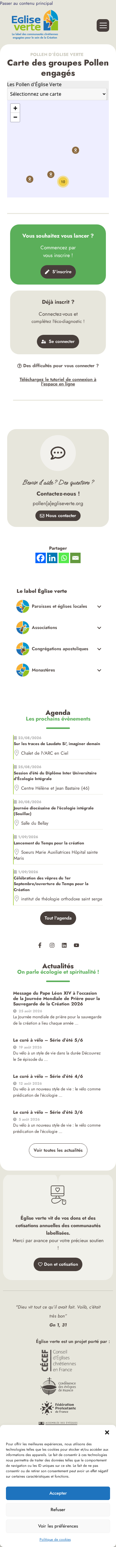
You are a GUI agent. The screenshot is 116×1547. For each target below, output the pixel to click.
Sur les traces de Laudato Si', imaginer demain (57, 744)
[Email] (75, 558)
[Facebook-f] (40, 945)
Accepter (58, 1493)
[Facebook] (40, 558)
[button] (107, 1432)
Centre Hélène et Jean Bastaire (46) (55, 788)
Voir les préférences (58, 1526)
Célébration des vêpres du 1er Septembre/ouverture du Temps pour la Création (51, 884)
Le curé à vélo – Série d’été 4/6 (48, 1076)
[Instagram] (52, 945)
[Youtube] (76, 945)
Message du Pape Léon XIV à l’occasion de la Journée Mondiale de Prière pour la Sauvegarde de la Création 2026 (56, 998)
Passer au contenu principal (26, 3)
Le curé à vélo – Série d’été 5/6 (48, 1040)
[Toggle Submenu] (58, 606)
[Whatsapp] (64, 558)
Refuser (58, 1509)
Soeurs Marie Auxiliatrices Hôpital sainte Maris (56, 855)
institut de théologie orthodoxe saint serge (61, 899)
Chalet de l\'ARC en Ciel (44, 753)
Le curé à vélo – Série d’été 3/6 (48, 1112)
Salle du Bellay (34, 823)
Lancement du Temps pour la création (49, 843)
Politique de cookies (55, 1539)
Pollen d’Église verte (58, 54)
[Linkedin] (64, 945)
